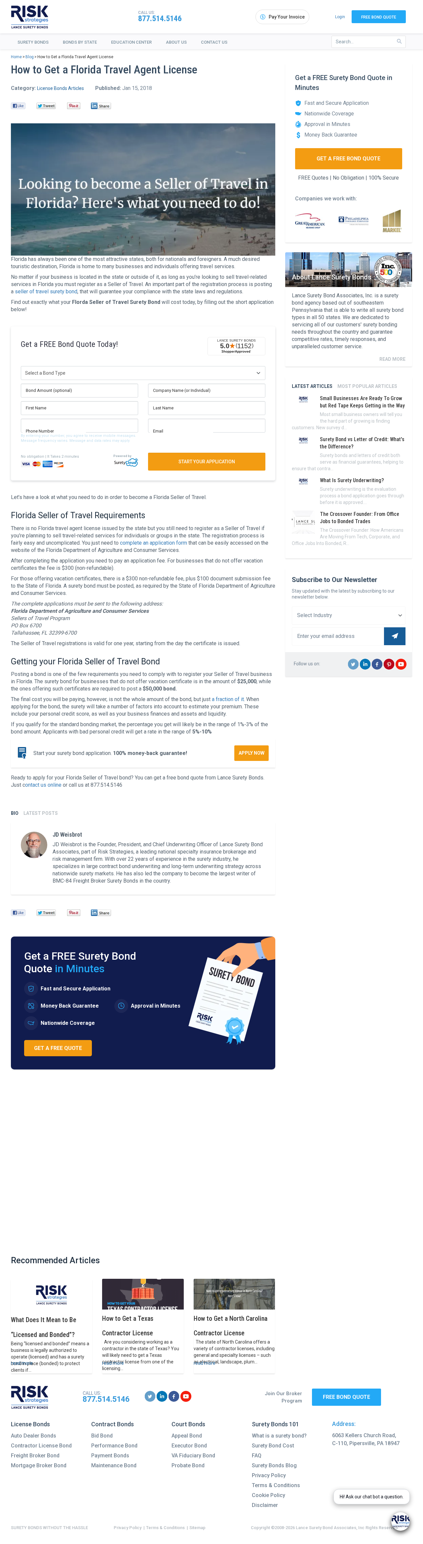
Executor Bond (189, 1445)
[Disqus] (143, 1162)
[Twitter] (46, 106)
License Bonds (30, 1424)
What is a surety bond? (279, 1436)
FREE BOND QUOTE (346, 1397)
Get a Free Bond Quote (348, 158)
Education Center (131, 42)
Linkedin (365, 669)
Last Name (163, 407)
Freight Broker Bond (35, 1455)
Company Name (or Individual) (182, 390)
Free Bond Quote (378, 17)
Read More (392, 359)
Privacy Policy (269, 1475)
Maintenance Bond (113, 1465)
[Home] (30, 16)
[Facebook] (18, 106)
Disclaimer (265, 1505)
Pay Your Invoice (287, 17)
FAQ (256, 1455)
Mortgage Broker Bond (38, 1465)
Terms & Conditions (276, 1485)
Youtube (401, 669)
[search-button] (399, 41)
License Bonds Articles (60, 88)
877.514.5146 (160, 18)
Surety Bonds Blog (274, 1465)
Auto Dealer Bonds (33, 1436)
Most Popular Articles (367, 386)
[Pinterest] (74, 106)
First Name (36, 407)
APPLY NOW (251, 753)
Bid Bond (102, 1436)
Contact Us (214, 42)
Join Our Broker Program (283, 1397)
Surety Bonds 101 (275, 1424)
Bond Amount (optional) (49, 390)
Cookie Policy (268, 1495)
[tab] (15, 813)
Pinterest (389, 669)
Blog (29, 57)
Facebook (377, 669)
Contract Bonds (112, 1424)
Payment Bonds (110, 1455)
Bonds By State (80, 42)
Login (340, 17)
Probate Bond (188, 1465)
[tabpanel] (143, 858)
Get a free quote (58, 1048)
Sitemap (197, 1527)
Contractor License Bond (41, 1445)
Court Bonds (188, 1424)
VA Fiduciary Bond (193, 1455)
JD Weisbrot (67, 834)
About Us (176, 42)
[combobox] (368, 42)
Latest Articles (312, 386)
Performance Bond (114, 1445)
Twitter (353, 669)
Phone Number (40, 431)
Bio (15, 813)
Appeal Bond (187, 1436)
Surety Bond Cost (273, 1445)
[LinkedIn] (101, 106)
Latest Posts (40, 813)
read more (22, 1363)
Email (158, 431)
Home (16, 57)
